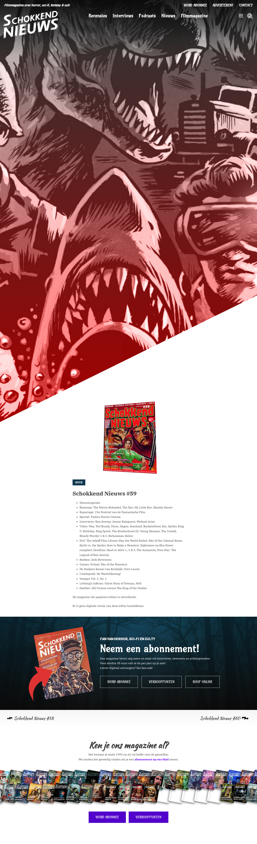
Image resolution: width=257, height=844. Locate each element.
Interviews (123, 16)
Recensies (98, 16)
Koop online (202, 682)
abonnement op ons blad (152, 759)
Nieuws (168, 16)
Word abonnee (195, 5)
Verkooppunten (161, 682)
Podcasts (147, 16)
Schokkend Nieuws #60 (220, 718)
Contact (246, 5)
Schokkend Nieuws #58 (34, 718)
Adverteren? (223, 5)
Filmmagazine (194, 16)
